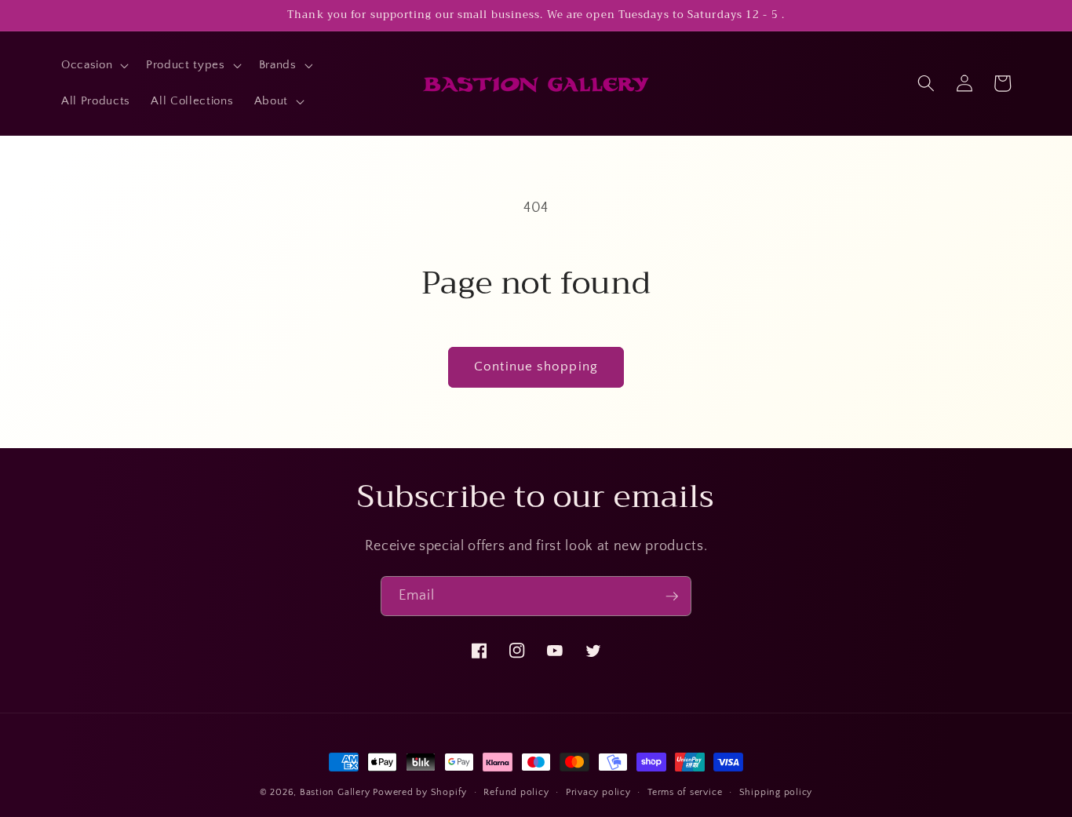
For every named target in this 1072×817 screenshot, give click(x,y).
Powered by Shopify (420, 792)
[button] (93, 65)
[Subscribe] (672, 596)
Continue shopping (536, 366)
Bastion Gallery (335, 792)
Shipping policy (776, 792)
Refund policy (516, 792)
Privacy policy (598, 792)
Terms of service (684, 792)
